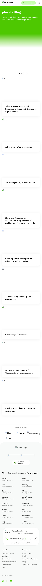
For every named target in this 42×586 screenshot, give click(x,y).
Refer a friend (6, 564)
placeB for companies (9, 562)
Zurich (24, 522)
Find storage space (28, 3)
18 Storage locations (28, 523)
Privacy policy (27, 553)
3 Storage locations (7, 499)
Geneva (4, 491)
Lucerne (5, 497)
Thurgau (5, 509)
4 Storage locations (7, 480)
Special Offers (7, 559)
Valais (24, 509)
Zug (3, 522)
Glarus (24, 491)
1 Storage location (27, 486)
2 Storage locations (27, 499)
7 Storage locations (27, 480)
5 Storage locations (7, 505)
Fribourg (25, 485)
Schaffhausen (27, 497)
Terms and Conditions (29, 564)
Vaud (4, 515)
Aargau (4, 478)
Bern (3, 485)
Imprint (24, 556)
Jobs (3, 567)
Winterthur (26, 515)
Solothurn (5, 503)
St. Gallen (25, 503)
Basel (24, 478)
